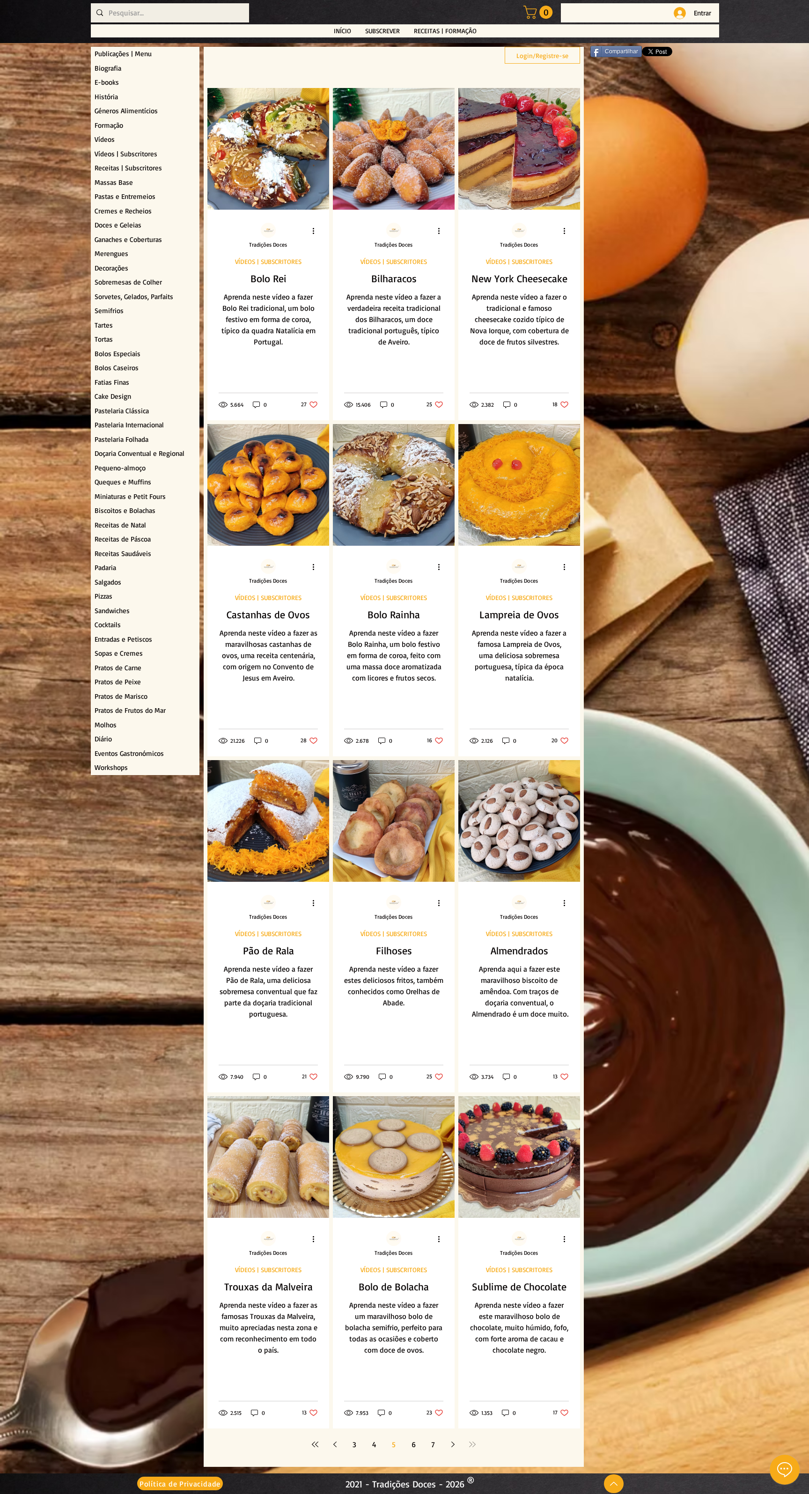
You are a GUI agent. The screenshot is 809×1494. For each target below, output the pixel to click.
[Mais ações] (316, 230)
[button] (539, 12)
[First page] (315, 1444)
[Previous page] (334, 1444)
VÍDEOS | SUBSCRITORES (268, 261)
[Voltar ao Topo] (614, 1483)
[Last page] (472, 1444)
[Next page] (452, 1444)
